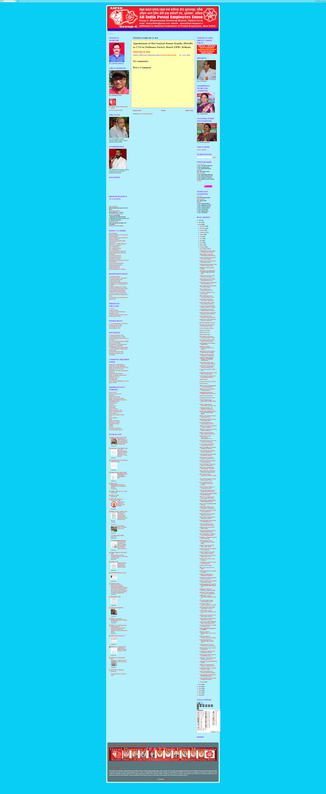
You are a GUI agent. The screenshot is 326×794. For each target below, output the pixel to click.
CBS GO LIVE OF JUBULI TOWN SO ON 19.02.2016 (208, 494)
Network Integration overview (207, 322)
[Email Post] (180, 55)
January (202, 682)
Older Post (189, 110)
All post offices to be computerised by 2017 (206, 290)
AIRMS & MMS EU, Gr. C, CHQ (119, 491)
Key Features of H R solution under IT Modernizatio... (207, 340)
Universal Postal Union (115, 428)
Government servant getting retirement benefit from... (207, 366)
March (202, 245)
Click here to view (141, 52)
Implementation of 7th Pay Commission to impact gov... (208, 645)
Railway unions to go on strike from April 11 (208, 648)
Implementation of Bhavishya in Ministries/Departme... (208, 675)
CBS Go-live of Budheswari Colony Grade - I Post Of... (207, 468)
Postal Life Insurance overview (208, 381)
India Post (111, 395)
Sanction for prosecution (206, 395)
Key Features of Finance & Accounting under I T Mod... (208, 337)
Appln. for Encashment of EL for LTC (119, 367)
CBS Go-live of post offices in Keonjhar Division (207, 389)
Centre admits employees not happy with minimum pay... (207, 491)
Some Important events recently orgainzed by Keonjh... (208, 679)
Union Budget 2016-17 (205, 248)
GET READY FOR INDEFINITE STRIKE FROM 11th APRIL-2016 (207, 272)
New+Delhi (209, 186)
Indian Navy (112, 407)
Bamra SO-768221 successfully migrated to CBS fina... (208, 448)
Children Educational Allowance (117, 251)
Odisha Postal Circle (114, 396)
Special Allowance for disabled (117, 269)
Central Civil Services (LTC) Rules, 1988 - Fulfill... (207, 546)
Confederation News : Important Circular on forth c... (208, 668)
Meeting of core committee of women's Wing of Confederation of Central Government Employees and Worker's (119, 516)
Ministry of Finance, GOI (115, 410)
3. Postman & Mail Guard (115, 279)
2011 (200, 693)
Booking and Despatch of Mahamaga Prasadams (206, 575)
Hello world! (114, 536)
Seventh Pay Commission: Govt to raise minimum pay (208, 441)
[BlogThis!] (184, 55)
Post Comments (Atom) (146, 113)
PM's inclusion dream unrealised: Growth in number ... (208, 475)
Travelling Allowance (114, 266)
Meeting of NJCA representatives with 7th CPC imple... (208, 581)
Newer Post (137, 110)
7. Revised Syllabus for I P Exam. (118, 287)
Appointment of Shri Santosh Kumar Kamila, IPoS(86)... (207, 352)
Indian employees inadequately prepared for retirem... (208, 455)
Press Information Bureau (116, 429)
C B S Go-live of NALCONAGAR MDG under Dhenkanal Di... (208, 622)
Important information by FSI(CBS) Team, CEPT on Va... (208, 393)
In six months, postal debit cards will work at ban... (207, 444)
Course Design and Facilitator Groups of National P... (207, 451)
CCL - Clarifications (114, 246)
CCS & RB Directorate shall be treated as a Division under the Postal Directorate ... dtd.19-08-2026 (122, 453)
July (201, 236)
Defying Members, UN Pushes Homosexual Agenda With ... (208, 471)
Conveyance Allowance (115, 257)
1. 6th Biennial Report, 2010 (116, 335)
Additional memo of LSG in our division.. (122, 661)
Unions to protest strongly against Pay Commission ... (207, 524)
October (202, 230)
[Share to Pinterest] (189, 55)
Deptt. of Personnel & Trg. (116, 411)
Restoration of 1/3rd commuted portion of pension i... (208, 578)
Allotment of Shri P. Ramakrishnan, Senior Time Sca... (208, 633)
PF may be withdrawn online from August (207, 293)
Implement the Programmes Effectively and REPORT (121, 503)
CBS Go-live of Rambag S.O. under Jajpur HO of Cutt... (207, 497)
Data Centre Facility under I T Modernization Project (207, 325)
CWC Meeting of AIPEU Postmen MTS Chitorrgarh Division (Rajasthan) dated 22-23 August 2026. (122, 441)
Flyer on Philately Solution (207, 328)
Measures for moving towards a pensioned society (208, 261)
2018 (200, 220)
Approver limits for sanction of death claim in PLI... (208, 556)
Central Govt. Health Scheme (116, 414)
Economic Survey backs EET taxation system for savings (207, 306)
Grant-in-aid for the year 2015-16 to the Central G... (208, 549)
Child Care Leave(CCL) (115, 245)
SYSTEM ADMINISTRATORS (118, 540)
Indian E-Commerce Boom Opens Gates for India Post (207, 433)
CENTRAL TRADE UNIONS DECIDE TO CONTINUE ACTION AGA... (206, 359)
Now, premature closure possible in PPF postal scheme (206, 483)
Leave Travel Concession (115, 264)
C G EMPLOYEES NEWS (117, 535)
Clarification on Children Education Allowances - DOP (122, 649)
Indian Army (112, 405)
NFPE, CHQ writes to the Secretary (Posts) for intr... (207, 296)
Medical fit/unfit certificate (116, 373)
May (201, 240)
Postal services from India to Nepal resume (207, 528)
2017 (200, 222)
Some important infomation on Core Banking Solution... (208, 376)
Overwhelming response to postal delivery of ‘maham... (208, 310)
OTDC (110, 419)
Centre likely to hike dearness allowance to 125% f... (207, 518)
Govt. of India (112, 392)
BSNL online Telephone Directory (118, 399)
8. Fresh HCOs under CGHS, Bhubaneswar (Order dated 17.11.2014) (116, 353)
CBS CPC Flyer (203, 379)
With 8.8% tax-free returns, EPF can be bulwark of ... (208, 511)
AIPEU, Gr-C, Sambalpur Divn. (119, 625)
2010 (200, 695)
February (202, 247)
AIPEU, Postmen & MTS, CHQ (118, 437)
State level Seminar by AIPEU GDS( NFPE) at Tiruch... (207, 279)
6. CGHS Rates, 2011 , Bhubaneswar (118, 347)
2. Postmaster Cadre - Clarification (118, 278)
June (201, 238)
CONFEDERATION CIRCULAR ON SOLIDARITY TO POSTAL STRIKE (121, 565)
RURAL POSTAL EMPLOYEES (119, 472)
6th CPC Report (113, 233)
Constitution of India (114, 422)
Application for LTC (114, 376)
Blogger (166, 779)
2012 (200, 691)
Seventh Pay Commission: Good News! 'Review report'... (208, 373)
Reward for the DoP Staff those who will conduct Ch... (208, 320)
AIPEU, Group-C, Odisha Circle (119, 511)
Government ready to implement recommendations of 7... (208, 283)
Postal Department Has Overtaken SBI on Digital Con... (207, 641)
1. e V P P (111, 308)
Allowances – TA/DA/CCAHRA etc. (118, 243)
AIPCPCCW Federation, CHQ (118, 572)
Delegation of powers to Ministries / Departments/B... (208, 589)
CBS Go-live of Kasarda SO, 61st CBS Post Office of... (208, 430)
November (203, 228)
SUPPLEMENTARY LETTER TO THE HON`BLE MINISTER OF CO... (208, 586)
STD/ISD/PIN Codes (114, 401)
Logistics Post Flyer (205, 330)
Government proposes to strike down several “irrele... (208, 479)
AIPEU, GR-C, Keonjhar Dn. (118, 635)
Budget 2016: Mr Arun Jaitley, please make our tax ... (207, 514)
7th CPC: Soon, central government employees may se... (208, 612)
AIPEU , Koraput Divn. (117, 618)
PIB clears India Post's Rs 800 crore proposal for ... (207, 461)
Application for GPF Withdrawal (117, 366)
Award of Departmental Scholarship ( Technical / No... (208, 405)
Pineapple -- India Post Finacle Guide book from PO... (208, 658)
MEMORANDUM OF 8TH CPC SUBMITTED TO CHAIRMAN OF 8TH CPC (118, 486)
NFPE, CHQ (114, 483)
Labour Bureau (113, 413)
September (203, 232)
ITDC (110, 416)
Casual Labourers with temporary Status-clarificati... (208, 316)
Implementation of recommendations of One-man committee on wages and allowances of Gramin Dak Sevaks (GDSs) (119, 629)
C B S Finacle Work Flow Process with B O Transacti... (208, 672)
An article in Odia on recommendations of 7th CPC (208, 604)
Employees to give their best (207, 397)
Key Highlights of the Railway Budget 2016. (207, 344)
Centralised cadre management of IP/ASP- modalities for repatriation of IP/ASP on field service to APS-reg (122, 545)
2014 (200, 686)
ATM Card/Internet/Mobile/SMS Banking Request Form (208, 501)
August (202, 234)
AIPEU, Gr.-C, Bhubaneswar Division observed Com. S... (208, 665)
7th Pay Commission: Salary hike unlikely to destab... (207, 303)
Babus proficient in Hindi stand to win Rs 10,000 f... (208, 286)
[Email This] (183, 55)
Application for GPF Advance (116, 364)
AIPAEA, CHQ (114, 561)
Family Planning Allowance (116, 263)
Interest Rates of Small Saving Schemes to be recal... (207, 619)
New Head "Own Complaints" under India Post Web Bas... (208, 593)
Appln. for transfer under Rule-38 (117, 375)
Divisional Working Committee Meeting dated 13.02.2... (208, 531)
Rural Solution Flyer (205, 334)
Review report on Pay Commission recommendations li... (206, 437)
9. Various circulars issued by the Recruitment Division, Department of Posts (118, 294)
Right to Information (114, 420)
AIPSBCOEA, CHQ (115, 597)
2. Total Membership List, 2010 (117, 337)
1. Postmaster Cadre (114, 276)
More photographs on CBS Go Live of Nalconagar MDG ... (207, 534)
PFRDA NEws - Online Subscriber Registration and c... (208, 597)
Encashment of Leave (114, 258)
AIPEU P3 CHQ (115, 495)
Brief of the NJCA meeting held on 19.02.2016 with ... (208, 521)
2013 (200, 688)
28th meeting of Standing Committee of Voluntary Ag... (208, 255)
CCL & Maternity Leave (115, 248)
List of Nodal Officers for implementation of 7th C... (207, 423)
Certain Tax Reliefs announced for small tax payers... (208, 258)
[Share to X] (186, 55)
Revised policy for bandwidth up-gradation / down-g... (207, 607)
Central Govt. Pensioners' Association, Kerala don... (207, 300)
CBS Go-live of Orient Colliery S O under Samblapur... (208, 426)
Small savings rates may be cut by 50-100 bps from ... (208, 655)
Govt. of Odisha (113, 417)
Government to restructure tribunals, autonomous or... (207, 458)
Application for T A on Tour (116, 369)
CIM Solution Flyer (204, 332)
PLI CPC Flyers (204, 383)
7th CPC (111, 426)
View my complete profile (116, 110)
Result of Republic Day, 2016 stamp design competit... (207, 552)
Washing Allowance (114, 267)
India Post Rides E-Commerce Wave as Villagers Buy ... (207, 465)
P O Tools (113, 524)
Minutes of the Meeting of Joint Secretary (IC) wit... (208, 416)
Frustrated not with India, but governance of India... (207, 652)
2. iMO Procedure (113, 310)
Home (163, 110)
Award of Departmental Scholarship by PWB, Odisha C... (208, 401)
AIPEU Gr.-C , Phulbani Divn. (118, 646)
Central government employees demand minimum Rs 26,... (208, 313)
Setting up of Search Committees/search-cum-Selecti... (207, 348)
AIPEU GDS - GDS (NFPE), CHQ (119, 448)
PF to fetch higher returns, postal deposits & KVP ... (207, 601)
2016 (200, 224)
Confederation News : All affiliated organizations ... (207, 408)
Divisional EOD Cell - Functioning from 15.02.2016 (208, 637)
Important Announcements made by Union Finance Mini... (208, 265)
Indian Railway (113, 402)
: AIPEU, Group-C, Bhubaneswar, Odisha (119, 107)
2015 (200, 684)
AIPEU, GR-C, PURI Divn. (117, 670)
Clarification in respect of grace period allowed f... (208, 563)
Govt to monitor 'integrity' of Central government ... (207, 487)
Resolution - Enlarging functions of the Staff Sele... (208, 538)
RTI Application (113, 379)
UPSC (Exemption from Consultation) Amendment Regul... (207, 542)
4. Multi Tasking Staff (114, 281)
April (201, 242)
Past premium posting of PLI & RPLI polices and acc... (208, 616)
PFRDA (111, 425)
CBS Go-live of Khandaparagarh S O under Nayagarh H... (208, 386)
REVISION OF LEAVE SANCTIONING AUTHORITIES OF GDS (122, 476)
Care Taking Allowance (115, 255)
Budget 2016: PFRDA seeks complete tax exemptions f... (208, 507)
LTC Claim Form (113, 378)
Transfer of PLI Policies (206, 565)
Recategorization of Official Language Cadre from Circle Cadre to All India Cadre (119, 557)
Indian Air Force (113, 408)
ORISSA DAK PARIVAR (117, 607)
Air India (111, 404)
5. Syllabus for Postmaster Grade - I (118, 282)
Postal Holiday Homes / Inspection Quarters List (122, 527)
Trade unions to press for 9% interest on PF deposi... (207, 276)
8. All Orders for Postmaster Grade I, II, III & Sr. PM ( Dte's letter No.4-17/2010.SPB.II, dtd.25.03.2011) (118, 290)
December (203, 226)
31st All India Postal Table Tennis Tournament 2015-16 (207, 363)
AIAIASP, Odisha (115, 583)
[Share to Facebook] (188, 55)
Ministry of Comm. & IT (115, 393)
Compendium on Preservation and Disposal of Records (207, 251)
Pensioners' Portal (114, 423)
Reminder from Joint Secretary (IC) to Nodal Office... (208, 420)
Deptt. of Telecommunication (116, 398)
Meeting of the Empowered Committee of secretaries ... (207, 355)
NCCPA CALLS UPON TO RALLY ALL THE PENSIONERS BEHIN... (208, 412)
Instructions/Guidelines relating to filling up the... (208, 626)
